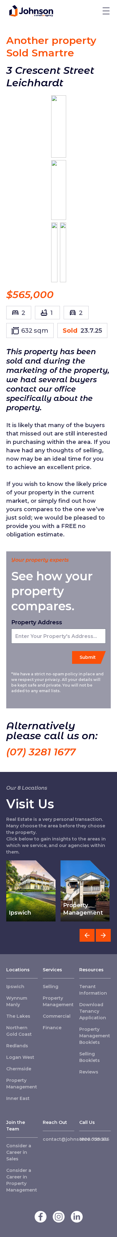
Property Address (36, 622)
